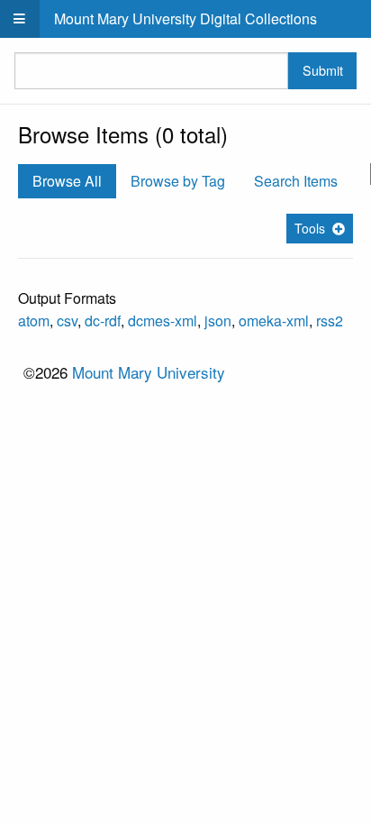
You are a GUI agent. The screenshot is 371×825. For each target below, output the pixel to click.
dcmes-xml (162, 320)
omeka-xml (274, 320)
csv (67, 320)
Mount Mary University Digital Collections (185, 18)
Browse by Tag (178, 180)
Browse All (67, 180)
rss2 (329, 320)
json (217, 320)
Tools (309, 228)
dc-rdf (103, 320)
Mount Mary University (148, 372)
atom (34, 320)
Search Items (296, 180)
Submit (323, 69)
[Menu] (20, 19)
